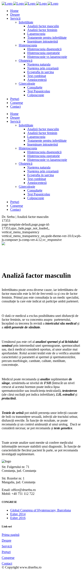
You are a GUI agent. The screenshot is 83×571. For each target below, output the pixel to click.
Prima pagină (10, 535)
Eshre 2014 (18, 514)
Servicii (7, 546)
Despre (6, 540)
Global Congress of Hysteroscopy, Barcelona (40, 510)
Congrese (8, 558)
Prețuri (6, 552)
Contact (7, 563)
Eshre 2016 (18, 518)
